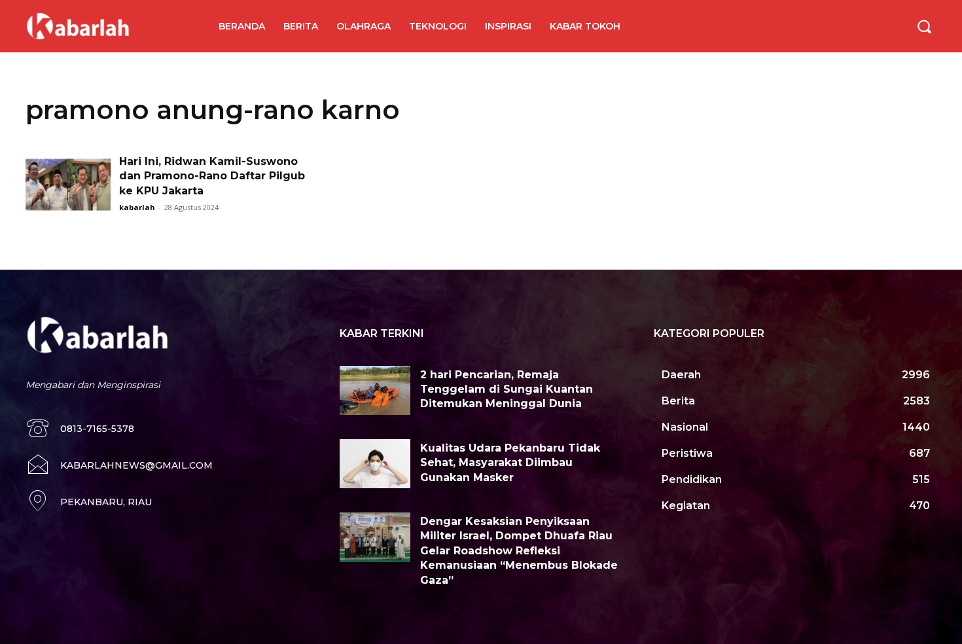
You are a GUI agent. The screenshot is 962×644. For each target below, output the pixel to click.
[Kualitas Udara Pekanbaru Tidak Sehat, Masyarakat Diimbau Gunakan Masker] (375, 464)
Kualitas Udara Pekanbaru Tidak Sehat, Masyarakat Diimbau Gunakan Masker (510, 463)
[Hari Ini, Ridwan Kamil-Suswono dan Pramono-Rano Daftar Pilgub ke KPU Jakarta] (68, 184)
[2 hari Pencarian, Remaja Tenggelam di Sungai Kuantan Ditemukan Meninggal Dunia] (375, 391)
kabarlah (137, 207)
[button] (924, 26)
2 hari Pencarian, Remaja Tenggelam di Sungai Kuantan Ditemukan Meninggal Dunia (506, 389)
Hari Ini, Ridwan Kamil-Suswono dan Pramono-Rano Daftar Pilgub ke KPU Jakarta (212, 176)
